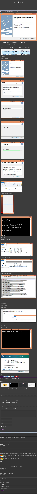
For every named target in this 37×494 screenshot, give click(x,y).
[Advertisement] (18, 7)
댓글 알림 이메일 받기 (5, 426)
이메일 (2, 420)
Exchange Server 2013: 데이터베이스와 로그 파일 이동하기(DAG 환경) (11, 466)
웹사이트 (2, 423)
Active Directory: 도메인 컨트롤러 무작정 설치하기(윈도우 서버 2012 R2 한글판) (12, 437)
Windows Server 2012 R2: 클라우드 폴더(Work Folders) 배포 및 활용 (10, 442)
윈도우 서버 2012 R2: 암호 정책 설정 (5, 439)
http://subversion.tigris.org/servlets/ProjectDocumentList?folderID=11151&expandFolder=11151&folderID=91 (15, 47)
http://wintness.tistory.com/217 (5, 45)
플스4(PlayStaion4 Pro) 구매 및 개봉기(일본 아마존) (8, 473)
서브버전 (16, 378)
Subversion (7, 378)
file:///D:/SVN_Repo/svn (8, 241)
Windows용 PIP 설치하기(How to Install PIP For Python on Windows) (14, 389)
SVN (10, 378)
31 (5, 438)
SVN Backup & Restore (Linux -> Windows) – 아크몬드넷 (10, 402)
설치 (18, 378)
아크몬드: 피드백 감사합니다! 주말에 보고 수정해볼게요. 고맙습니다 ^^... (12, 458)
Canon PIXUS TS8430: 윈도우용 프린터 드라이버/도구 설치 (5, 389)
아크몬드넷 (18, 2)
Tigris (13, 378)
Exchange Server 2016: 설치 (4, 444)
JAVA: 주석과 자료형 (3, 463)
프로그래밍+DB (4, 11)
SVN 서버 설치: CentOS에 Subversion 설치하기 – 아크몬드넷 (10, 400)
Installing (3, 378)
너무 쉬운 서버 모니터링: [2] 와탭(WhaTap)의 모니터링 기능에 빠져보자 (11, 446)
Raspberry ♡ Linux (3, 468)
